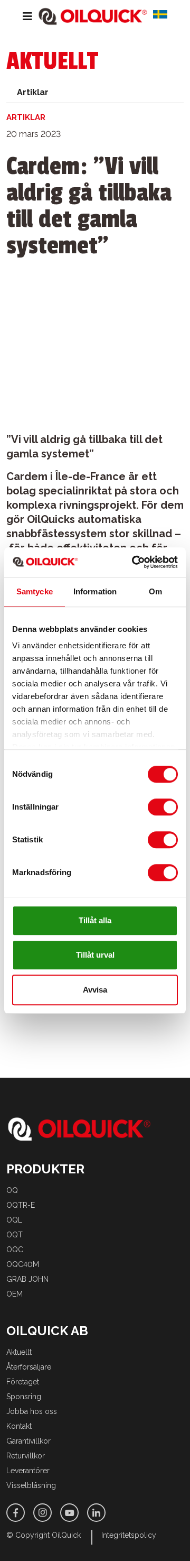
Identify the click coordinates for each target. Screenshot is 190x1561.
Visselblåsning (31, 1485)
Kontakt (19, 1426)
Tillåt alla (95, 920)
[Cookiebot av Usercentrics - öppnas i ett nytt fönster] (134, 562)
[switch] (163, 806)
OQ (12, 1190)
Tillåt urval (95, 954)
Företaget (22, 1382)
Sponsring (23, 1396)
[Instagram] (42, 1512)
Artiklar (33, 92)
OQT (14, 1235)
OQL (14, 1220)
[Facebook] (15, 1512)
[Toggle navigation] (19, 16)
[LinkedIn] (96, 1512)
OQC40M (22, 1264)
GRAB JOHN (27, 1279)
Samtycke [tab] (34, 591)
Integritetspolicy (128, 1535)
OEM (14, 1294)
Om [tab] (155, 591)
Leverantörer (28, 1470)
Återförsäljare (28, 1367)
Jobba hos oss (31, 1411)
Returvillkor (25, 1456)
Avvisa (95, 989)
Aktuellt (19, 1352)
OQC (14, 1249)
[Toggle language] (164, 16)
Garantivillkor (28, 1441)
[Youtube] (69, 1512)
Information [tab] (95, 591)
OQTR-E (20, 1205)
